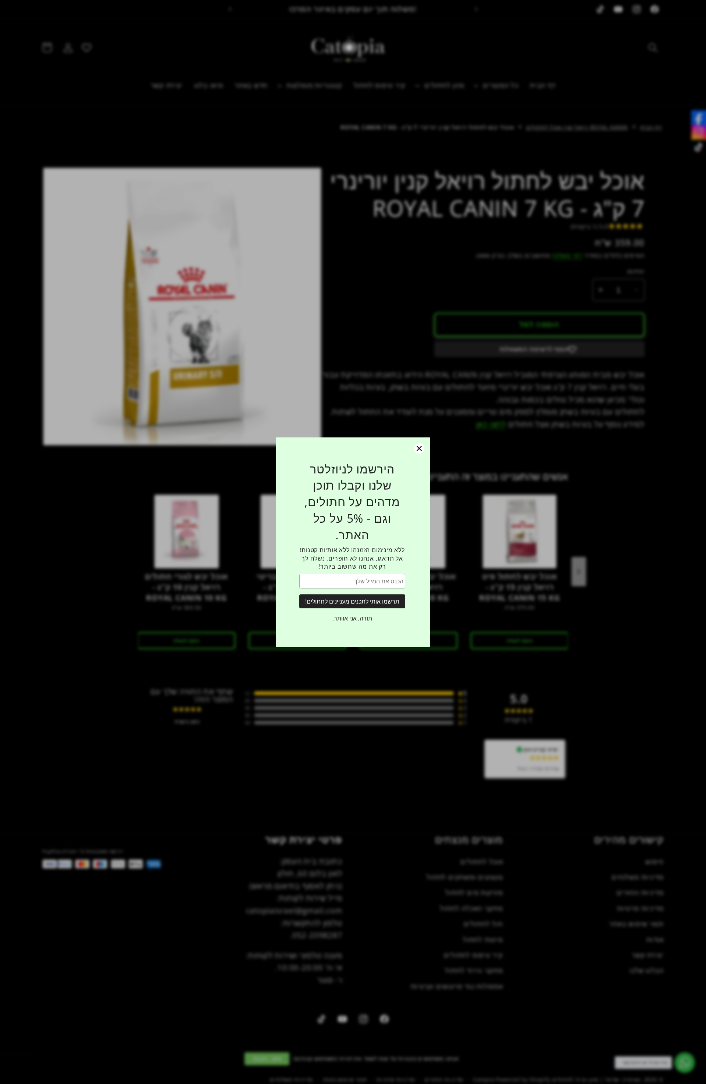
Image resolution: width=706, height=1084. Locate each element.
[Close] (419, 448)
